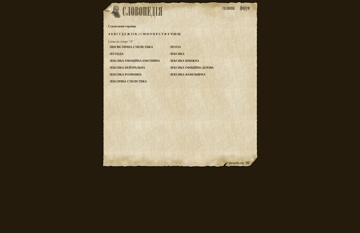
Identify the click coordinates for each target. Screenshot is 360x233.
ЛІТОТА (175, 47)
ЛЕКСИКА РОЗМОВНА (125, 74)
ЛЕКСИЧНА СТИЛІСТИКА (128, 81)
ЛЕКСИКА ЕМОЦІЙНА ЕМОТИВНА (134, 60)
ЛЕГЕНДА (116, 54)
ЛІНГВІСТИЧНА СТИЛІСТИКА (131, 47)
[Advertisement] (241, 63)
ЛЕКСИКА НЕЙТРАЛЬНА (127, 67)
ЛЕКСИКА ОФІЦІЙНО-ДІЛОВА (192, 67)
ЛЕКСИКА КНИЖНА (184, 60)
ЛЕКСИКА (177, 54)
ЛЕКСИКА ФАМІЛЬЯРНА (187, 74)
